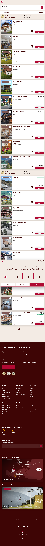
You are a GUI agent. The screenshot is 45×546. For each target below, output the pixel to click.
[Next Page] (28, 329)
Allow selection (22, 284)
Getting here (32, 390)
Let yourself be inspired (6, 398)
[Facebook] (21, 526)
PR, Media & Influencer (38, 519)
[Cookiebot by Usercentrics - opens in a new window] (39, 261)
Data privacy (9, 519)
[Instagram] (18, 526)
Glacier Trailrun (5, 411)
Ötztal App (32, 411)
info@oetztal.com (15, 434)
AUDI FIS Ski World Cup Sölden (7, 405)
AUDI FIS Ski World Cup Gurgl (7, 407)
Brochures (31, 413)
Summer (3, 390)
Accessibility (24, 519)
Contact (31, 405)
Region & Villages (34, 385)
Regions (31, 388)
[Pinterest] (27, 526)
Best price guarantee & (11, 16)
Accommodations (19, 388)
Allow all (36, 284)
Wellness (3, 394)
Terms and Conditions (17, 519)
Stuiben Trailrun (5, 409)
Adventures (18, 392)
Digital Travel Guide (19, 407)
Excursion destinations (6, 392)
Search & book (19, 385)
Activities (4, 385)
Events (3, 402)
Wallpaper (31, 415)
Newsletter (32, 407)
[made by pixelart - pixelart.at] (22, 538)
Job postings (30, 519)
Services (32, 402)
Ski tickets (18, 390)
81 (25, 329)
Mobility (31, 392)
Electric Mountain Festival (7, 415)
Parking (31, 394)
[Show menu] (43, 1)
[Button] (41, 446)
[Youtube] (24, 526)
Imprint (4, 519)
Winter (3, 388)
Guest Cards (18, 405)
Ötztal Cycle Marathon (6, 413)
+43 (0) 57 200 (4, 434)
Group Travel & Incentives (20, 394)
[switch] (17, 277)
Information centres (33, 409)
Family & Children (5, 396)
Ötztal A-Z (31, 396)
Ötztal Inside (19, 402)
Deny (8, 284)
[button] (22, 517)
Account (17, 409)
